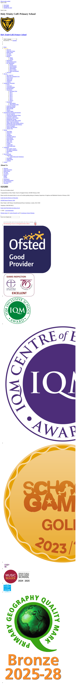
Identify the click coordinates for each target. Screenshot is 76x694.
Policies (11, 64)
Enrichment (9, 102)
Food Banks (9, 151)
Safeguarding (13, 68)
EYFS (8, 84)
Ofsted (11, 57)
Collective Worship (11, 106)
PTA (8, 152)
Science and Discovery (12, 127)
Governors (9, 55)
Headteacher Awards (11, 119)
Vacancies (9, 72)
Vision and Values (11, 51)
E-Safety (9, 143)
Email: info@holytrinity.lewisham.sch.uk (10, 208)
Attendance (9, 135)
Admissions (9, 80)
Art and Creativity (11, 114)
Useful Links (10, 144)
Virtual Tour (9, 79)
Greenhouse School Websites (27, 213)
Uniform (9, 134)
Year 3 (11, 95)
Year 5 (11, 98)
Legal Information (9, 210)
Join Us (5, 73)
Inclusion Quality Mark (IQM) (14, 120)
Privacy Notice (13, 69)
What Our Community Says (13, 76)
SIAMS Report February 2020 (8, 200)
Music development (14, 71)
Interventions (13, 103)
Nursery (11, 100)
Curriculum (9, 85)
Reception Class (13, 91)
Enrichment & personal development (12, 112)
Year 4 (11, 96)
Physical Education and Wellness (14, 124)
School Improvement (11, 61)
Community (6, 147)
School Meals (10, 138)
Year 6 (11, 99)
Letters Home (10, 159)
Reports (8, 56)
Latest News (9, 155)
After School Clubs (14, 104)
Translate (14, 40)
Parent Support (10, 139)
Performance (9, 60)
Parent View (9, 142)
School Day (9, 132)
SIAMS (11, 59)
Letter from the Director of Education (9, 197)
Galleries (9, 81)
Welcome (9, 49)
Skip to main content (5, 1)
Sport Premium (13, 67)
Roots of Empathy (11, 126)
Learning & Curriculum (9, 83)
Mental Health (10, 108)
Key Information (10, 63)
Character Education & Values (14, 115)
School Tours (10, 77)
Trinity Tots (9, 140)
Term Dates (6, 5)
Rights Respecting (11, 107)
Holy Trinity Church (11, 148)
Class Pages (9, 89)
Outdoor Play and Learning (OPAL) (15, 123)
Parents (5, 130)
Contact (5, 162)
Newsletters (6, 6)
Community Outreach (12, 116)
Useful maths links (11, 146)
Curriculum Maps (11, 87)
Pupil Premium (13, 65)
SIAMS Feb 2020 (8, 7)
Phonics (8, 110)
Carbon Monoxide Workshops (17, 156)
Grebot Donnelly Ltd (14, 213)
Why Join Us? (10, 75)
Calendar (9, 160)
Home (5, 47)
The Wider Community (12, 150)
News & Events (7, 154)
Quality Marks (10, 111)
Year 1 (11, 92)
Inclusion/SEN (10, 88)
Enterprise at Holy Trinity (12, 118)
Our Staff (9, 53)
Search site (3, 217)
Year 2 (11, 93)
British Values (10, 52)
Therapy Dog (10, 128)
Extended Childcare (11, 136)
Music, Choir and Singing (13, 122)
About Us (6, 48)
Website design (4, 213)
